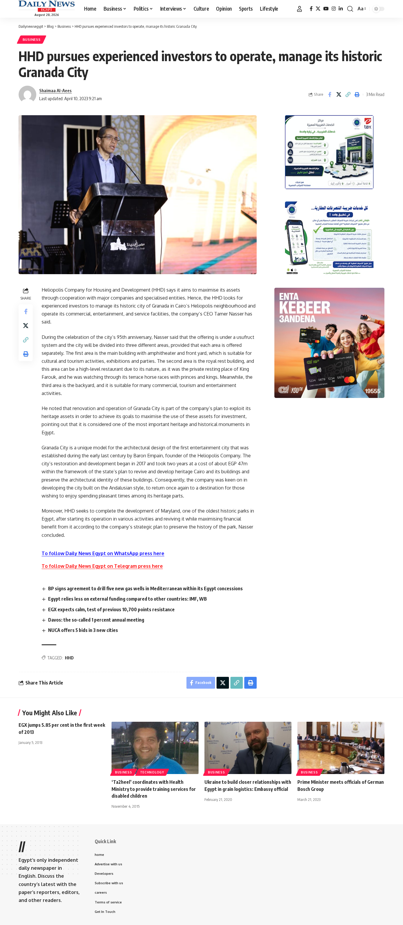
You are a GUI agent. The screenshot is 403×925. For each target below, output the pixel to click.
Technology (152, 772)
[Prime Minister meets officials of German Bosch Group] (340, 748)
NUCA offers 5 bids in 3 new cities (83, 630)
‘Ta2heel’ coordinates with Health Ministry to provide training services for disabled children (154, 789)
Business (32, 39)
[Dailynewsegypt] (47, 6)
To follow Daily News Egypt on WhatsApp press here (103, 553)
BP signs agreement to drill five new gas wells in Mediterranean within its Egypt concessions (145, 588)
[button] (299, 9)
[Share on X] (339, 94)
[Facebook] (311, 9)
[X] (318, 9)
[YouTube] (326, 9)
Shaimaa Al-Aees (55, 90)
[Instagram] (333, 9)
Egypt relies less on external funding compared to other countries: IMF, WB (127, 599)
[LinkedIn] (340, 9)
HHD (69, 657)
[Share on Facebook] (329, 94)
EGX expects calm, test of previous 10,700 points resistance (111, 609)
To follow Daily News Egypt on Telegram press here (102, 566)
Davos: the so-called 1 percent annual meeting (96, 620)
